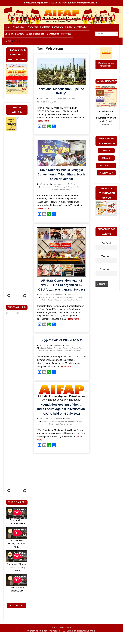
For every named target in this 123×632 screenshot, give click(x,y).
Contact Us (57, 27)
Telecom (62, 300)
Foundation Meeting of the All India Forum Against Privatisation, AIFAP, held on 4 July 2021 (61, 409)
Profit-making (60, 187)
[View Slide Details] (11, 206)
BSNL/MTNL (46, 297)
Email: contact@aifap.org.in (81, 631)
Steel (56, 300)
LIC (61, 297)
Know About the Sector (39, 27)
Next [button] (24, 296)
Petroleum (48, 102)
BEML (105, 151)
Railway (69, 424)
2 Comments (57, 295)
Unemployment (65, 189)
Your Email (106, 243)
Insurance (55, 297)
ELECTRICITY (105, 165)
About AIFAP (19, 27)
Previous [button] (9, 296)
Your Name (106, 256)
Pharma (75, 348)
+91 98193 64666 (59, 3)
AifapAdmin (44, 99)
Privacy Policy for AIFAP (76, 27)
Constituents (53, 34)
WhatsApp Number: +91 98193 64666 (46, 631)
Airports (43, 348)
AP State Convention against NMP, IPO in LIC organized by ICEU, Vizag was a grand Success (61, 285)
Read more (43, 121)
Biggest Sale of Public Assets (61, 340)
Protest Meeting (48, 300)
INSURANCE (105, 173)
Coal (49, 421)
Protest (68, 187)
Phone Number (106, 269)
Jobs (43, 187)
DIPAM (105, 158)
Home (8, 27)
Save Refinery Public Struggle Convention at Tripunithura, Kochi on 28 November (61, 174)
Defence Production (54, 348)
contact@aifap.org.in (86, 3)
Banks (44, 421)
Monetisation (69, 297)
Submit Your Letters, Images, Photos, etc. (25, 34)
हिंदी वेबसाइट (66, 34)
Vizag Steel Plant (73, 300)
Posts (73, 99)
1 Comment (57, 345)
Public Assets (77, 187)
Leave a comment (59, 99)
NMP (41, 102)
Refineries (54, 189)
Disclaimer (65, 627)
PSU (54, 102)
